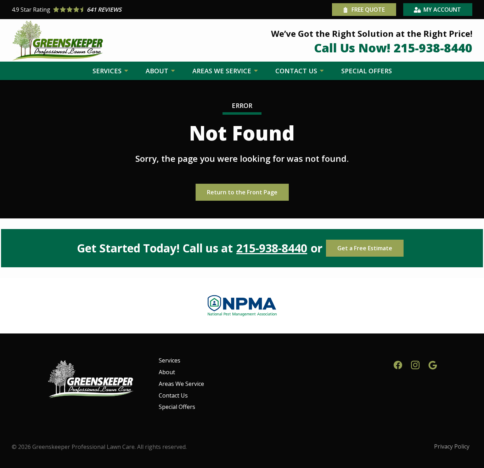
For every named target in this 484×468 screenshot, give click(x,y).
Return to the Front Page (242, 192)
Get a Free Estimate (364, 248)
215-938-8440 (271, 248)
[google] (432, 364)
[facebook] (398, 364)
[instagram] (415, 364)
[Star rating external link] (127, 9)
